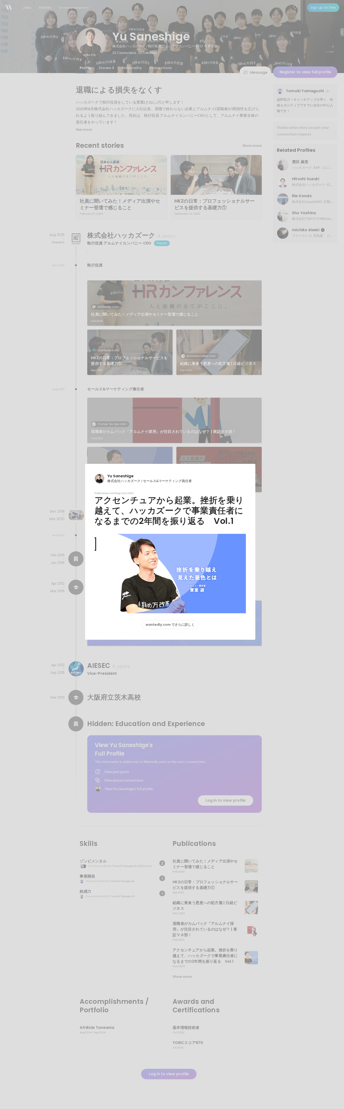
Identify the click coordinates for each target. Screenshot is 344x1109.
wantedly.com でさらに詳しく (170, 624)
